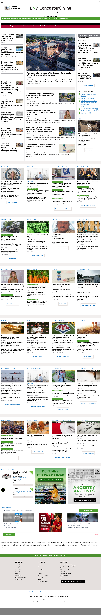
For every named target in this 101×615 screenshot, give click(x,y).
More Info (22, 484)
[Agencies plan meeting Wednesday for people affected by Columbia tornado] (50, 52)
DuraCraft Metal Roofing (20, 473)
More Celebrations (37, 451)
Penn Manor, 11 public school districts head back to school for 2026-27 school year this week (40, 129)
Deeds (3, 320)
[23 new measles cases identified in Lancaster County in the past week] (67, 148)
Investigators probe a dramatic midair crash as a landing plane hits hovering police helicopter (37, 399)
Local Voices (6, 420)
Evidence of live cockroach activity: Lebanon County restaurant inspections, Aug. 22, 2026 (62, 450)
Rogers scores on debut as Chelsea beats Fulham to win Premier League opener (37, 349)
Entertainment (7, 269)
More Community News (88, 305)
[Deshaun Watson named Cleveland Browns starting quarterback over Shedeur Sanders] (38, 328)
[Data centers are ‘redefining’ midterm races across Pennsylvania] (38, 174)
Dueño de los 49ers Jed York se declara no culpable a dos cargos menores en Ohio (63, 342)
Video (80, 119)
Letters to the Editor (85, 368)
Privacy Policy (36, 601)
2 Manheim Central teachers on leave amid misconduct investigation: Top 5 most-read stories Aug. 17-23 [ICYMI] (11, 87)
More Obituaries (63, 248)
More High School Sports (88, 205)
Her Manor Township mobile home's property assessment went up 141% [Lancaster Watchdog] (62, 201)
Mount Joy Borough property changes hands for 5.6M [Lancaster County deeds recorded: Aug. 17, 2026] (12, 344)
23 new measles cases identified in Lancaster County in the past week (41, 146)
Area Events (6, 508)
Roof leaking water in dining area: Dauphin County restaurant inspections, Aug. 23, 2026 (61, 443)
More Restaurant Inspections (63, 457)
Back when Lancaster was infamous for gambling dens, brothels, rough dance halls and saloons (12, 116)
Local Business (32, 219)
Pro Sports (31, 320)
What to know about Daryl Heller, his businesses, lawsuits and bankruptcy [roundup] (37, 248)
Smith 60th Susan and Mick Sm (35, 435)
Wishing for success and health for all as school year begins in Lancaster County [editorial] (62, 385)
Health (54, 269)
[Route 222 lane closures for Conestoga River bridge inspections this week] (19, 130)
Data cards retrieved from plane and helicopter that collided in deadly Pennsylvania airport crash (37, 392)
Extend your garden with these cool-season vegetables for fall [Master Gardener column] (37, 287)
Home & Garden (33, 269)
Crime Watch (6, 219)
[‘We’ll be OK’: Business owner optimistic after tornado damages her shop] (19, 145)
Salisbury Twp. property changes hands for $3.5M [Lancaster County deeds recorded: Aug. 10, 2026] (12, 351)
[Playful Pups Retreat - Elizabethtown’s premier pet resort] (19, 48)
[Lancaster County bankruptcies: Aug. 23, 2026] (88, 427)
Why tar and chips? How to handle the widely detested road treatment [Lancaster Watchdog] (62, 193)
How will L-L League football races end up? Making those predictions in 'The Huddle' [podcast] (35, 18)
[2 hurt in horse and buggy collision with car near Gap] (19, 36)
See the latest (84, 38)
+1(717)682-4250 (18, 479)
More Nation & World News (12, 404)
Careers (66, 601)
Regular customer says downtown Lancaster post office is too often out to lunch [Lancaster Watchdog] (62, 185)
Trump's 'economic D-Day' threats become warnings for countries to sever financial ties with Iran (11, 385)
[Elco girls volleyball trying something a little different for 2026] (88, 174)
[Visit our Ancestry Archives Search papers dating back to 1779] (84, 486)
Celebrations (32, 420)
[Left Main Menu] (2, 2)
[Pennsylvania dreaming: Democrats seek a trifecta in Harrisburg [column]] (12, 427)
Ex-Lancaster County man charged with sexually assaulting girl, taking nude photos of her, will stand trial (12, 244)
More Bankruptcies (88, 453)
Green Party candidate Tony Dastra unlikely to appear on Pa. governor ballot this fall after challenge (36, 199)
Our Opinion (56, 368)
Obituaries (56, 219)
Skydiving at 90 (82, 144)
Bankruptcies (82, 420)
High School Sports (85, 166)
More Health (62, 303)
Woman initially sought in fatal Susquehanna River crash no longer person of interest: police (11, 238)
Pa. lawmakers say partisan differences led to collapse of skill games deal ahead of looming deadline (38, 192)
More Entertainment (12, 304)
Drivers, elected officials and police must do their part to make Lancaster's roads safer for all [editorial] (63, 393)
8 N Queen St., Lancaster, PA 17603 (22, 491)
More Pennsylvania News (38, 406)
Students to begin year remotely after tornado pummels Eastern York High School (31, 26)
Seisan (15, 489)
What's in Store (83, 219)
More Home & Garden (38, 310)
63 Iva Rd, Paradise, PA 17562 (20, 477)
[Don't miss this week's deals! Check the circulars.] (50, 486)
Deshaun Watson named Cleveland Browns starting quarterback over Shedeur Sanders (36, 337)
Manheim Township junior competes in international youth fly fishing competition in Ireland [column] (88, 344)
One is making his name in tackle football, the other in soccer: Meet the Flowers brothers (63, 349)
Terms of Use (52, 601)
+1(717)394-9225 (18, 492)
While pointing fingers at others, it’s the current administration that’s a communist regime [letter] (87, 385)
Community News (83, 269)
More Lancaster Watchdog (62, 209)
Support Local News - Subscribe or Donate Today (50, 555)
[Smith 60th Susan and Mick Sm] (38, 427)
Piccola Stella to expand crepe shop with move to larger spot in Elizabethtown (87, 241)
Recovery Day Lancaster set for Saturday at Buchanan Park (84, 76)
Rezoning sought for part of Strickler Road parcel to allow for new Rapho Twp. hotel (87, 298)
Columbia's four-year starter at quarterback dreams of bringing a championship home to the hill (86, 190)
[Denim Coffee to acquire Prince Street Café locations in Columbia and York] (19, 63)
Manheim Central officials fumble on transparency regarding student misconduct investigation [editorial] (62, 402)
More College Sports (63, 356)
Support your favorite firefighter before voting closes (11, 104)
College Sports (58, 320)
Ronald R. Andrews (87, 98)
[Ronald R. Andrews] (63, 227)
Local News (5, 166)
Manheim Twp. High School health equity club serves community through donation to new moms (63, 296)
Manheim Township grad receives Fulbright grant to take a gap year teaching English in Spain (89, 62)
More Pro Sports (37, 356)
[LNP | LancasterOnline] (50, 8)
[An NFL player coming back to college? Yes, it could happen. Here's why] (63, 328)
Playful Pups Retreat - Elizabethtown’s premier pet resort (12, 52)
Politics (30, 166)
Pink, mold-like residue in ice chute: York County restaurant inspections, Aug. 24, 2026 (62, 437)
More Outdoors (88, 356)
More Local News (88, 85)
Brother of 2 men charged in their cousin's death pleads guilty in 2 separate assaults (10, 251)
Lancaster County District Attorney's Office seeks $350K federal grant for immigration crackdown (88, 47)
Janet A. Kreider (86, 113)
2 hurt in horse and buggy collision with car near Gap (7, 37)
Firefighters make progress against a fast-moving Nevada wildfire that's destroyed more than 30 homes (11, 392)
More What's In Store (88, 254)
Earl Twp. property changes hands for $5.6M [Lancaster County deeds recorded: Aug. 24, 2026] (12, 337)
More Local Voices (12, 458)
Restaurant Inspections (61, 420)
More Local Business (37, 255)
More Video (88, 150)
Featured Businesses (9, 470)
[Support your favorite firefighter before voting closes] (19, 101)
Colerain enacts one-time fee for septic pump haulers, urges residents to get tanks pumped (88, 286)
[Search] (100, 2)
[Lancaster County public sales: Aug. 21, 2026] (38, 227)
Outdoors (81, 320)
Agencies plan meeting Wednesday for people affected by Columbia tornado (49, 74)
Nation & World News (9, 368)
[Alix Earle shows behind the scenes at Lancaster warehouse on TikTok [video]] (67, 114)
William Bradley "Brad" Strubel (88, 95)
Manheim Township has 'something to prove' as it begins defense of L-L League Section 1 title (88, 198)
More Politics (37, 206)
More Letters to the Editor (88, 403)
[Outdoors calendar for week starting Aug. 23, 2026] (88, 328)
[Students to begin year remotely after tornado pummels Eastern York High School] (67, 97)
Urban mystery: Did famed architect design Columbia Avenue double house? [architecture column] (37, 302)
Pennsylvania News (34, 368)
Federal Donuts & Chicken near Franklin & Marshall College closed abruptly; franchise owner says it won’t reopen (38, 241)
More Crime (12, 258)
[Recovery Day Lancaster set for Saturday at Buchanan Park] (96, 75)
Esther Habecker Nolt (58, 238)
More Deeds (12, 358)
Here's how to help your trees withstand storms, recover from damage (36, 294)
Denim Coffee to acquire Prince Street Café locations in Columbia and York (9, 65)
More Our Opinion (63, 409)
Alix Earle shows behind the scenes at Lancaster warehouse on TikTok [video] (41, 112)
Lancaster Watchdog (60, 166)
